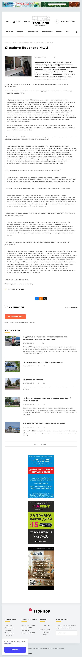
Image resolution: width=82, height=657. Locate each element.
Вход (63, 21)
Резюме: (25, 630)
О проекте (8, 625)
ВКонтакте (46, 625)
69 (43, 343)
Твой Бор (20, 289)
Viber (44, 634)
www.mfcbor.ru (50, 125)
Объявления (47, 32)
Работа (59, 32)
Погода (8, 21)
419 (55, 57)
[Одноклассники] (41, 298)
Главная (9, 32)
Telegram (46, 632)
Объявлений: (28, 625)
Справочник (33, 32)
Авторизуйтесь (15, 316)
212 (44, 427)
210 (44, 404)
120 (44, 383)
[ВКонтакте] (37, 298)
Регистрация (70, 21)
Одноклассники (45, 629)
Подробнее (8, 643)
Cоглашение (9, 633)
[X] (45, 298)
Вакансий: (26, 628)
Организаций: (28, 633)
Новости (20, 32)
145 (44, 366)
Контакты (8, 635)
